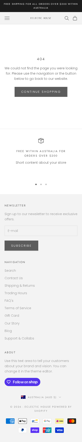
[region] (41, 157)
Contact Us (14, 278)
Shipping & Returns (20, 285)
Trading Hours (16, 293)
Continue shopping (41, 92)
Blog (8, 331)
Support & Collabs (19, 338)
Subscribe (21, 246)
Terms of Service (18, 308)
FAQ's (9, 300)
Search (10, 270)
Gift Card (12, 315)
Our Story (12, 323)
